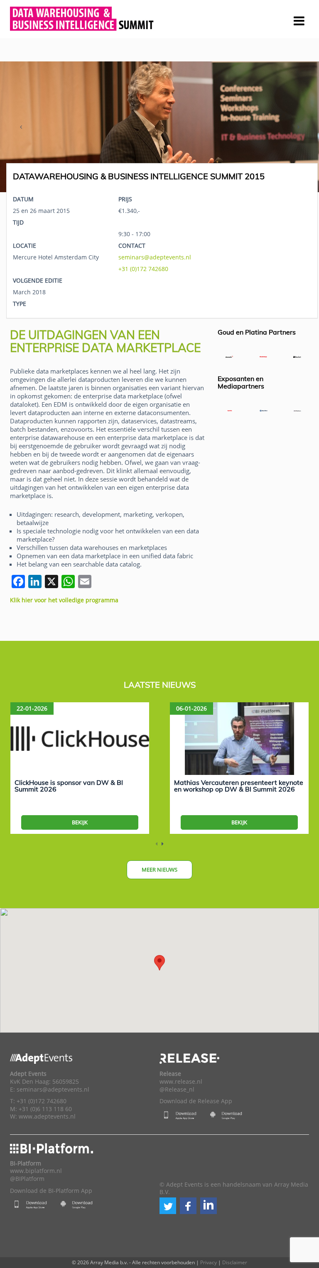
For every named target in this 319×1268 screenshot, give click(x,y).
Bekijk (80, 822)
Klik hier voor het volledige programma (64, 600)
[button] (168, 1205)
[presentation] (20, 127)
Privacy (208, 1262)
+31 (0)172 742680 (143, 269)
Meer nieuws (159, 869)
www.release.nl (181, 1081)
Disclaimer (234, 1262)
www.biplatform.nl (36, 1171)
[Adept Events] (82, 17)
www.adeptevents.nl (47, 1116)
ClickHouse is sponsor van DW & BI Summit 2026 (69, 785)
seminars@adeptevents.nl (154, 257)
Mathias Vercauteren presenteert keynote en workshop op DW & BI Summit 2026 (238, 785)
